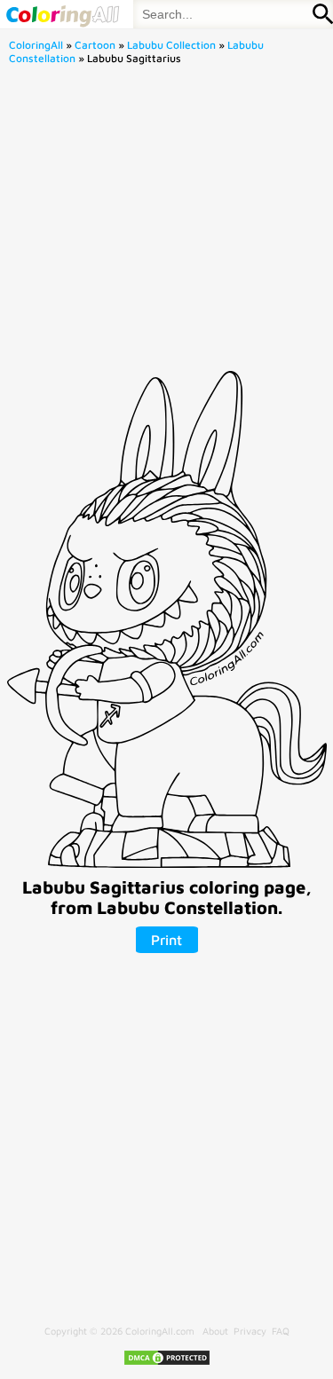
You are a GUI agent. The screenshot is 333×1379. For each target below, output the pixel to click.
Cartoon (95, 44)
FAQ (280, 1330)
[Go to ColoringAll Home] (62, 14)
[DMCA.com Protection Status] (167, 1362)
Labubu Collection (171, 44)
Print (166, 940)
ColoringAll (36, 44)
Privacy (250, 1330)
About (215, 1330)
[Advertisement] (166, 223)
